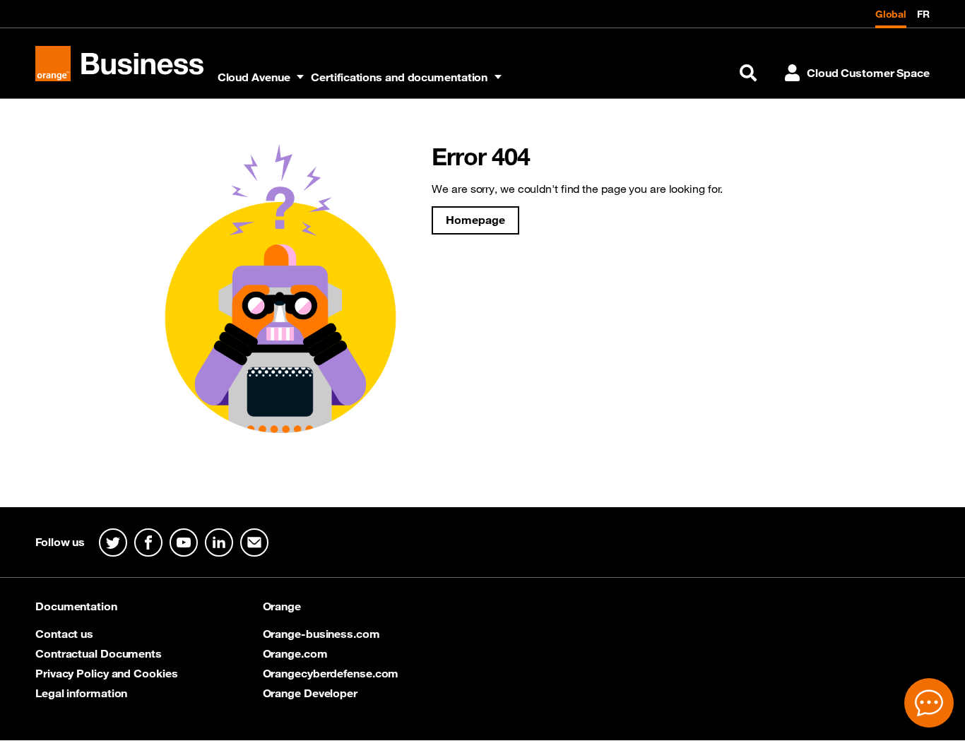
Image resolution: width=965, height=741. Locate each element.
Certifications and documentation (399, 77)
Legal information (81, 693)
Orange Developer (310, 693)
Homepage (475, 220)
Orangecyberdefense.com (331, 673)
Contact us (64, 633)
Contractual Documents (98, 653)
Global (890, 14)
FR (923, 14)
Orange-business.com (321, 633)
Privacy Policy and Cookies (106, 673)
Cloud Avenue (254, 77)
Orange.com (295, 653)
